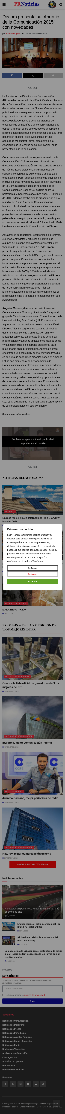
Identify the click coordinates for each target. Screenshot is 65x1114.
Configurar (32, 568)
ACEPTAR (32, 581)
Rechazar (32, 574)
